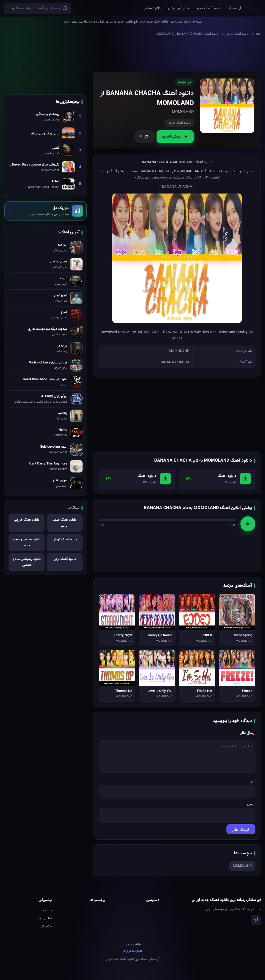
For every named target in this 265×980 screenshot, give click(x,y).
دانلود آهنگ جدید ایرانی (64, 522)
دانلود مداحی (152, 8)
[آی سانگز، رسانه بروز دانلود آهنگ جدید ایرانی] (256, 8)
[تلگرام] (256, 920)
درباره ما (47, 910)
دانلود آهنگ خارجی (237, 34)
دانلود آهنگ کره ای (65, 539)
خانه (258, 34)
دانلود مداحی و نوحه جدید (26, 542)
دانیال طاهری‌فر (132, 951)
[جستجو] (65, 8)
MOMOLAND (242, 866)
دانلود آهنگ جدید (208, 8)
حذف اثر (46, 926)
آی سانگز (235, 8)
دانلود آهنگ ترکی (65, 559)
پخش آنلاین (171, 137)
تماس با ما (45, 918)
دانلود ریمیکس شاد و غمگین (27, 562)
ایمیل (251, 804)
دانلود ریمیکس (178, 8)
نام (253, 781)
